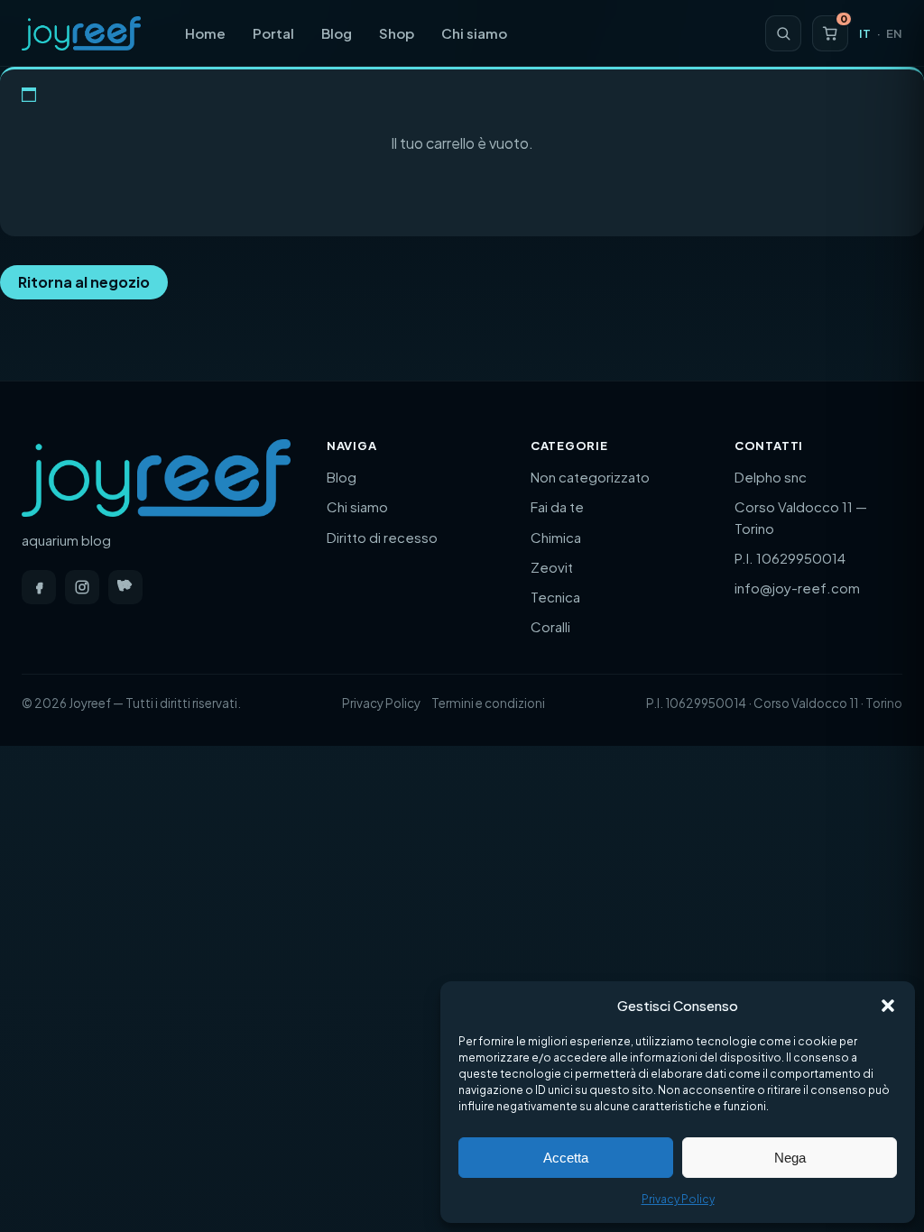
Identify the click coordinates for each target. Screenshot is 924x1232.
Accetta (565, 1157)
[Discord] (125, 587)
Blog (336, 32)
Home (205, 32)
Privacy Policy (678, 1199)
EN (894, 33)
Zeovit (552, 566)
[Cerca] (783, 33)
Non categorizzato (590, 476)
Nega (790, 1157)
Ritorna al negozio (84, 281)
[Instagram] (82, 587)
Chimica (556, 537)
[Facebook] (39, 587)
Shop (396, 32)
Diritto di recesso (382, 537)
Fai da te (557, 506)
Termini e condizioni (488, 703)
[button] (888, 1006)
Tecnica (555, 596)
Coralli (550, 626)
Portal (273, 32)
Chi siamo (474, 32)
